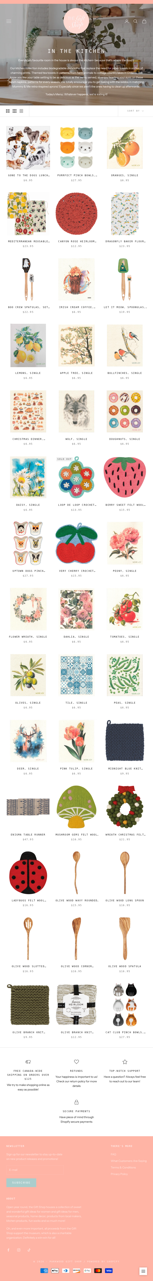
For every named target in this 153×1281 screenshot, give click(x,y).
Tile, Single (76, 702)
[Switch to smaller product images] (14, 111)
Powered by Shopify (103, 1261)
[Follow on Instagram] (19, 1250)
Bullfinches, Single (125, 373)
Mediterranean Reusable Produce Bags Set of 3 (28, 241)
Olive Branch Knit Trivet (28, 1032)
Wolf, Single (76, 439)
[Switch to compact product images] (21, 111)
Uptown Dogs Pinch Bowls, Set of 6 (28, 571)
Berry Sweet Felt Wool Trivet (125, 505)
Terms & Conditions (123, 1167)
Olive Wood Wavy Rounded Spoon (77, 901)
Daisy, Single (28, 505)
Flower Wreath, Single (28, 636)
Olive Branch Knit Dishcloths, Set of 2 (76, 1032)
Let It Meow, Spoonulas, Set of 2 (125, 307)
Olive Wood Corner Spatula (76, 966)
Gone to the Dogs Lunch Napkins (28, 175)
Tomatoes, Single (124, 636)
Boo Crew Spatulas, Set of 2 (28, 307)
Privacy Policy (119, 1174)
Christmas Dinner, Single (28, 439)
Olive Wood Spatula (124, 966)
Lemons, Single (28, 373)
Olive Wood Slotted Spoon (28, 966)
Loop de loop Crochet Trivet (76, 505)
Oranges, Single (124, 175)
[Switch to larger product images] (8, 111)
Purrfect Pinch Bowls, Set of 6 (76, 175)
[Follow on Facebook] (8, 1250)
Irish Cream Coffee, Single (76, 307)
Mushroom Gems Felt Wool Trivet (77, 835)
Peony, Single (125, 571)
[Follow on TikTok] (29, 1250)
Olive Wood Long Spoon (125, 900)
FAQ (113, 1154)
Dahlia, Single (76, 636)
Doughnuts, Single (124, 439)
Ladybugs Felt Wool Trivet (28, 901)
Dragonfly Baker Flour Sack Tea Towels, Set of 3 (125, 241)
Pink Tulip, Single (76, 768)
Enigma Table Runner (28, 834)
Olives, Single (28, 702)
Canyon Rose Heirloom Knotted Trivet (76, 241)
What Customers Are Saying (129, 1161)
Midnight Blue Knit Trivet (124, 769)
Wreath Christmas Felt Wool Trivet (125, 835)
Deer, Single (28, 768)
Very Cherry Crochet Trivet (76, 571)
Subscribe (21, 1182)
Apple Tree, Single (76, 373)
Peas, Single (125, 702)
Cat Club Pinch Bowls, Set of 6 (125, 1032)
